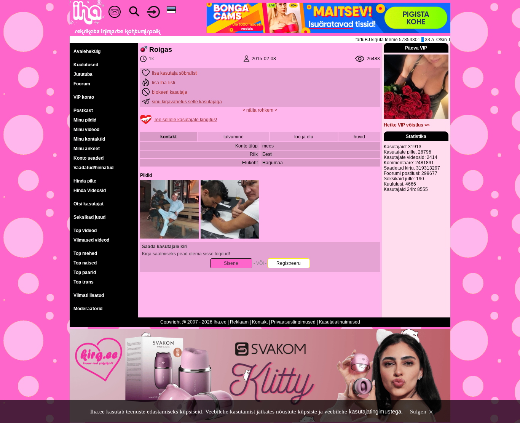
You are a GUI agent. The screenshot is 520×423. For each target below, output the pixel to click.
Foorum (81, 84)
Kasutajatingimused (339, 322)
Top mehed (85, 253)
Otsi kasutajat (88, 204)
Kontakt (260, 322)
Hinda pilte (84, 181)
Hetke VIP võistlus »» (407, 125)
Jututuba (83, 74)
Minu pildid (84, 120)
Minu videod (86, 129)
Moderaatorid (87, 308)
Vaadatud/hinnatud (93, 167)
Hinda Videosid (89, 190)
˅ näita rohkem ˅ (259, 110)
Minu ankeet (86, 148)
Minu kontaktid (89, 139)
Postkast (83, 110)
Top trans (83, 282)
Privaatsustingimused (293, 322)
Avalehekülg (86, 51)
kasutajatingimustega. (376, 411)
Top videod (85, 230)
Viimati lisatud (88, 295)
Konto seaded (88, 158)
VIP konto (83, 97)
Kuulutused (85, 64)
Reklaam (239, 322)
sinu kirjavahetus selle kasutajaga (187, 101)
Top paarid (84, 272)
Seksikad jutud (89, 217)
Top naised (85, 263)
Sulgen (418, 412)
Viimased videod (91, 240)
